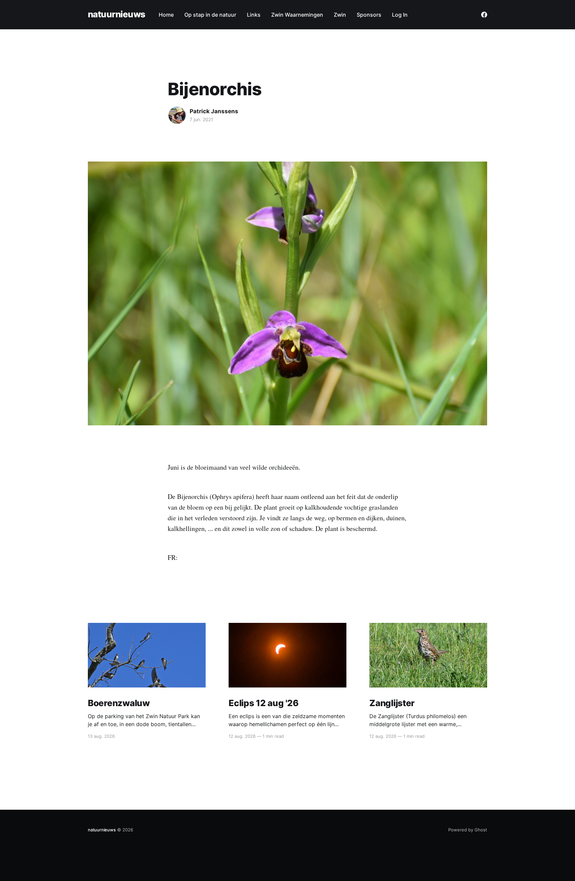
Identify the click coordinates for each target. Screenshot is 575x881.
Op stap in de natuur (210, 14)
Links (254, 14)
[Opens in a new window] (484, 15)
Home (166, 14)
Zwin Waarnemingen (297, 14)
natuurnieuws (116, 14)
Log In (400, 14)
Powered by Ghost (467, 829)
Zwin (340, 14)
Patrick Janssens (214, 111)
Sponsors (369, 14)
